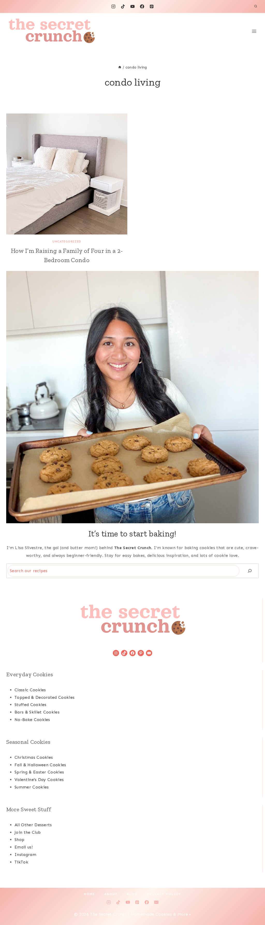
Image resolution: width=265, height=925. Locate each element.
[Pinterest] (152, 6)
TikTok (21, 862)
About (110, 894)
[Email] (156, 902)
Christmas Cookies (33, 757)
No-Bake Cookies (32, 719)
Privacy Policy (164, 894)
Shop (19, 839)
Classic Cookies (30, 689)
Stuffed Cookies (30, 704)
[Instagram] (113, 6)
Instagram (25, 854)
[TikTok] (123, 6)
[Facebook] (142, 6)
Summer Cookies (31, 787)
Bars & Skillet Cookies (37, 712)
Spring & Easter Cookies (39, 772)
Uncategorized (66, 241)
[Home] (120, 67)
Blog (132, 894)
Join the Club (27, 832)
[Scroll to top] (253, 905)
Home (89, 894)
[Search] (249, 571)
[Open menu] (254, 31)
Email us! (23, 847)
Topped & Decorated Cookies (44, 697)
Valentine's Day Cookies (39, 779)
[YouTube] (132, 6)
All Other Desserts (33, 824)
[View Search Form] (256, 6)
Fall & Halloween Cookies (40, 764)
